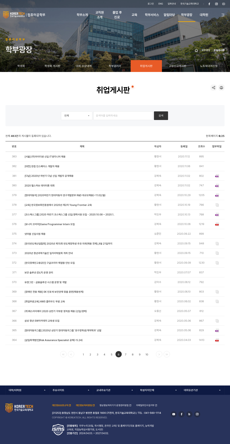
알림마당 (169, 15)
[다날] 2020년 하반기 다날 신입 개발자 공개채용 (49, 175)
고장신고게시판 (177, 66)
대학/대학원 (15, 390)
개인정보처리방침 (84, 405)
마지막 (167, 354)
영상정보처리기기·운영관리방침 (114, 405)
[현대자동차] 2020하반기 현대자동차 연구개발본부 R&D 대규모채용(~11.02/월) (65, 195)
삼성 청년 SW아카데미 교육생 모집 (42, 320)
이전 (71, 354)
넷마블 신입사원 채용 (35, 233)
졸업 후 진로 (117, 14)
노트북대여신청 (209, 66)
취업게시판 (219, 50)
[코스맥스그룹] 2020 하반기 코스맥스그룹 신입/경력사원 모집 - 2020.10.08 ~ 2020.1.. (70, 214)
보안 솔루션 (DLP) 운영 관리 (39, 272)
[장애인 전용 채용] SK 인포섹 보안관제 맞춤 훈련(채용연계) (54, 291)
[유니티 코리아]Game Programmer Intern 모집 (50, 224)
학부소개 (82, 15)
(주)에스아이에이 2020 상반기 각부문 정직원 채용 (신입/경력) (56, 311)
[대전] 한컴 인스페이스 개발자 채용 (42, 166)
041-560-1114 (152, 412)
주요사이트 (58, 390)
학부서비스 (152, 15)
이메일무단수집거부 (145, 405)
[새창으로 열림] (209, 4)
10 (147, 354)
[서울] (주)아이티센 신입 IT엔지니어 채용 (45, 156)
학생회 (21, 66)
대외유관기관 (191, 390)
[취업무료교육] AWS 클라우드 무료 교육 (45, 301)
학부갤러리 (115, 66)
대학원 (204, 15)
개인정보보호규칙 (60, 405)
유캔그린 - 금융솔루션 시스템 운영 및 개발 (46, 282)
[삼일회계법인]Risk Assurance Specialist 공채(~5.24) (54, 340)
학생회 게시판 (52, 66)
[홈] (196, 50)
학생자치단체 (147, 390)
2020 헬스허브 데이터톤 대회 (40, 185)
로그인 (151, 3)
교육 (134, 15)
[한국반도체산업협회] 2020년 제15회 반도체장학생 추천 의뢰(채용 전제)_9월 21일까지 (68, 243)
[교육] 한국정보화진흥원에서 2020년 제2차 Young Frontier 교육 (58, 205)
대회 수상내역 (84, 66)
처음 (63, 354)
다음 (159, 354)
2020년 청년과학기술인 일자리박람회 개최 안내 (49, 253)
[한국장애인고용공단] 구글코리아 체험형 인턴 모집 (50, 262)
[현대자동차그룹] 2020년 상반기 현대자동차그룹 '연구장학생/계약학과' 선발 (63, 330)
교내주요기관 (103, 390)
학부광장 (186, 15)
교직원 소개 (99, 14)
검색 (161, 115)
